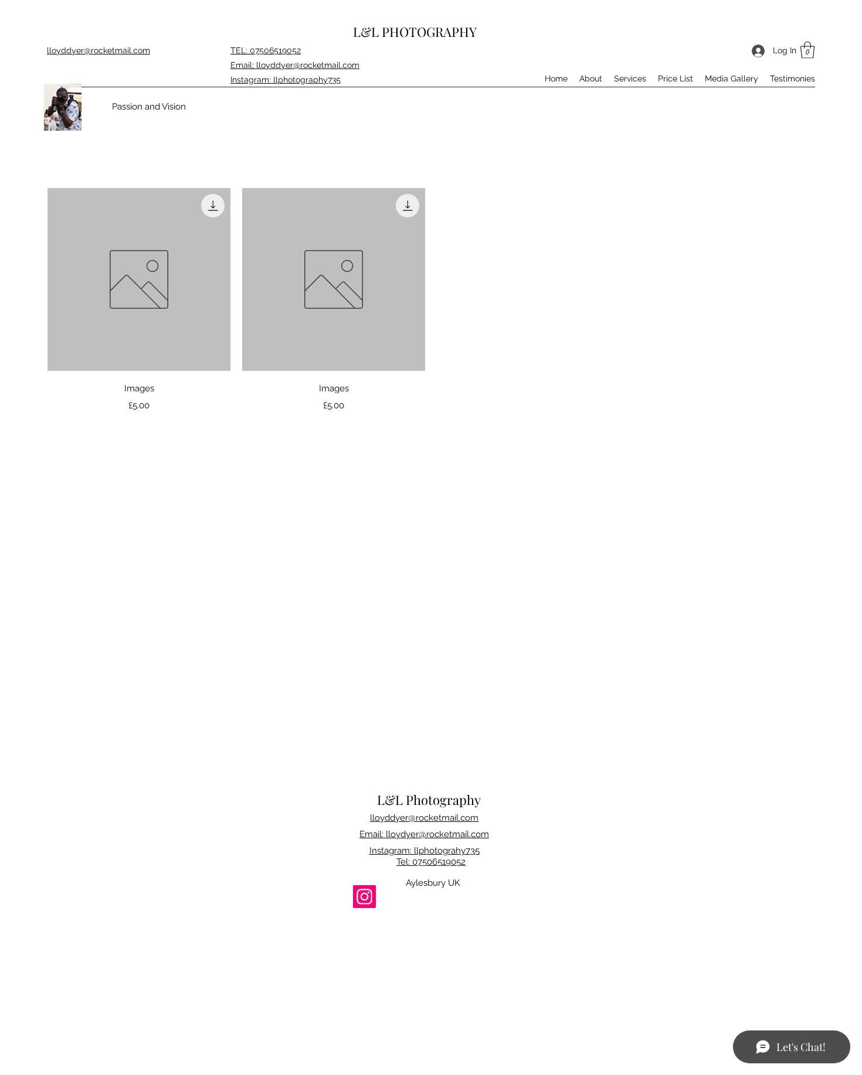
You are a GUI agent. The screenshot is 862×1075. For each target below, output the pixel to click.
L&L (367, 31)
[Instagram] (364, 896)
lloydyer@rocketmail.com (437, 834)
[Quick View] (138, 279)
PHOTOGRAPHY (429, 31)
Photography (443, 799)
